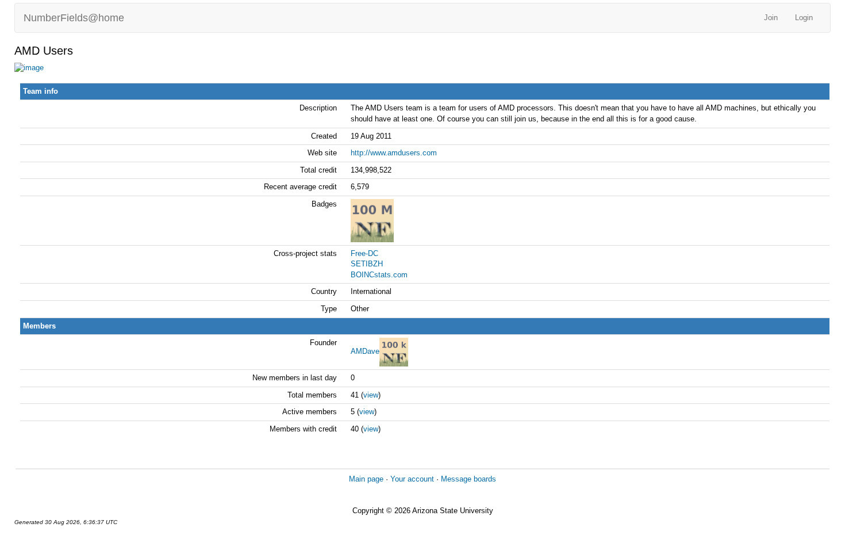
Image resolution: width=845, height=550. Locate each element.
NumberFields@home (74, 18)
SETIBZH (367, 263)
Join (771, 17)
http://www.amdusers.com (394, 152)
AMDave (365, 351)
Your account (412, 479)
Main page (366, 479)
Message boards (468, 479)
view (370, 395)
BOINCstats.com (379, 274)
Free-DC (364, 253)
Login (804, 17)
